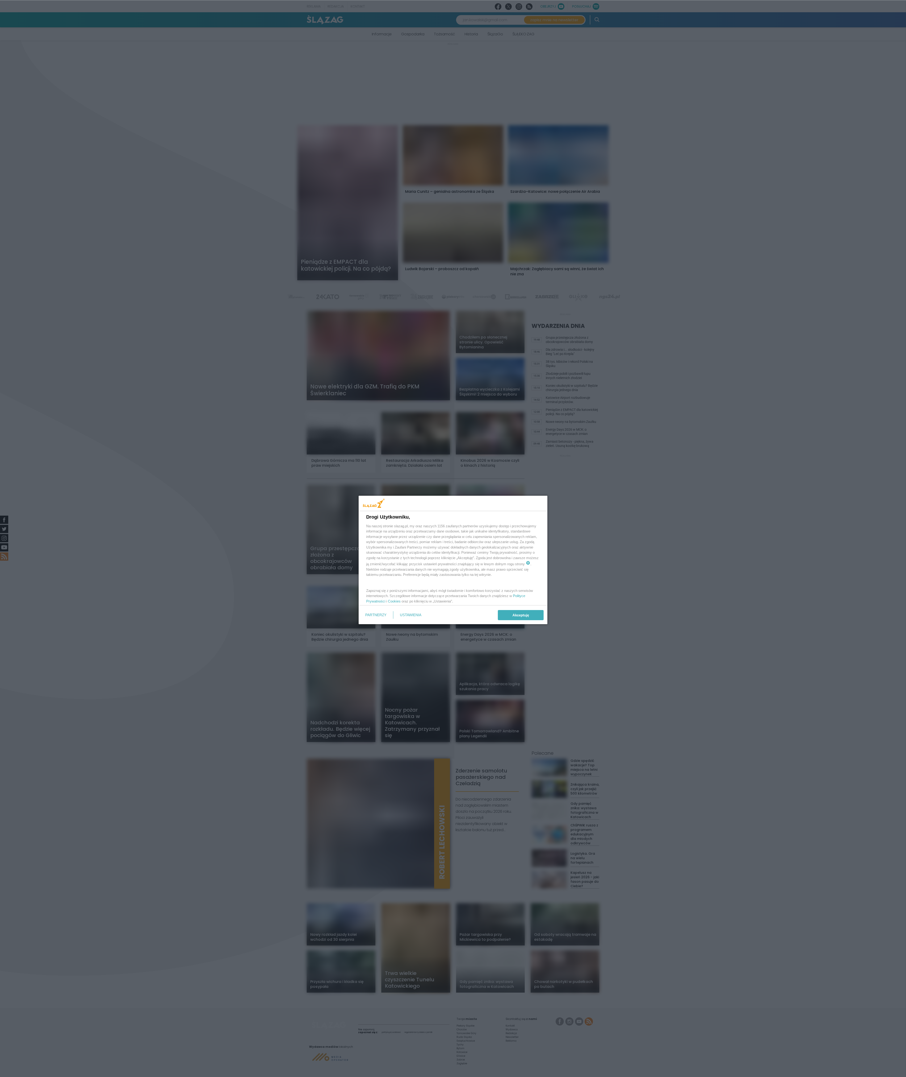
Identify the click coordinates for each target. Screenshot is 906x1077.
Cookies (394, 601)
